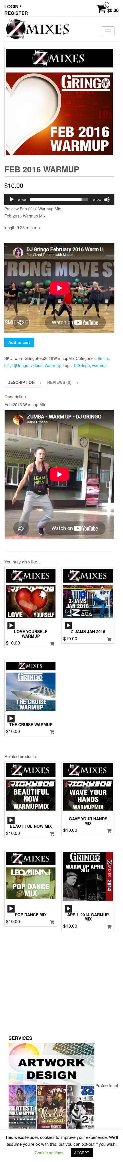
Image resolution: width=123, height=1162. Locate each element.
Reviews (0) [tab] (59, 382)
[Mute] (107, 199)
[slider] (59, 199)
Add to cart (19, 342)
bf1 (7, 365)
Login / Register (16, 9)
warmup (99, 365)
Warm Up (53, 365)
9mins (103, 358)
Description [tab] (21, 382)
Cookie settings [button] (49, 1152)
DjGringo (20, 365)
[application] (59, 199)
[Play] (12, 199)
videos (36, 365)
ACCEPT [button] (81, 1152)
